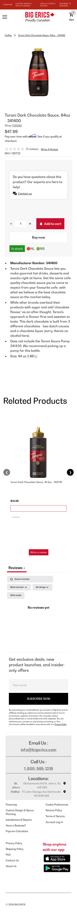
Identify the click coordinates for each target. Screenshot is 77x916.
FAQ (8, 854)
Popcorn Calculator (17, 831)
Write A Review (49, 149)
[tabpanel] (38, 613)
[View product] (38, 508)
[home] (38, 16)
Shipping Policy (14, 849)
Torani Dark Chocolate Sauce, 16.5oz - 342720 (36, 482)
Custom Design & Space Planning (20, 812)
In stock (17, 249)
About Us (11, 866)
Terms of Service (55, 816)
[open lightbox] (38, 72)
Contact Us (12, 860)
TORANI (17, 125)
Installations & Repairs (19, 819)
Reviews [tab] (16, 568)
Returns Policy (54, 810)
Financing (11, 804)
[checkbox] (15, 595)
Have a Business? (16, 825)
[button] (10, 17)
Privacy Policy (60, 724)
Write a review (38, 552)
